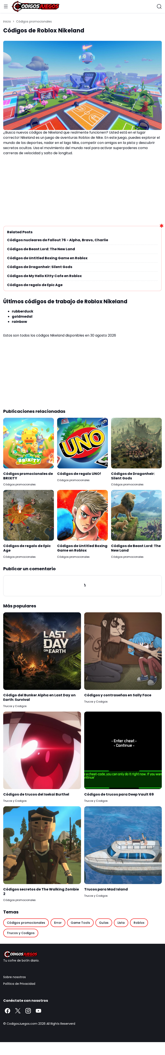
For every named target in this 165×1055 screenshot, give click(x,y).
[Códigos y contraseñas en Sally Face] (123, 651)
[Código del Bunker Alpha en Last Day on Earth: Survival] (42, 651)
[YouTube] (38, 1010)
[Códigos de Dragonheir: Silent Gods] (136, 443)
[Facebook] (7, 1010)
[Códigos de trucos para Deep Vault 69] (123, 750)
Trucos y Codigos (15, 706)
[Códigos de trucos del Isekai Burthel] (42, 750)
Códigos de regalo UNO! (79, 474)
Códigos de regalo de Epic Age (35, 285)
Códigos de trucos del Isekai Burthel (36, 794)
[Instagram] (28, 1010)
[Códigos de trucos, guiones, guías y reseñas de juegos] (82, 954)
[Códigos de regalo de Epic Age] (28, 515)
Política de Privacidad (19, 984)
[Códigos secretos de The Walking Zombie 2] (42, 845)
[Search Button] (159, 6)
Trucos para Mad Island (106, 889)
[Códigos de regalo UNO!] (82, 443)
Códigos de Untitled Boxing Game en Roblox (47, 258)
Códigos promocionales (19, 484)
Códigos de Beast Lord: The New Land (41, 249)
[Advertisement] (82, 189)
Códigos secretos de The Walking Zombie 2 (41, 891)
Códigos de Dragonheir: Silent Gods (39, 267)
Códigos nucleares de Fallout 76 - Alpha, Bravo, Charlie (57, 240)
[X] (18, 1010)
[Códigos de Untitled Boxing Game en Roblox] (82, 515)
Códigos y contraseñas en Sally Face (117, 695)
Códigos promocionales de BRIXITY (28, 476)
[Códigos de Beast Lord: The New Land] (136, 515)
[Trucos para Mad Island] (123, 845)
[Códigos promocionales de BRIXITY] (28, 443)
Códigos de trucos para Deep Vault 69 (119, 794)
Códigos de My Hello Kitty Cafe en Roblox (44, 276)
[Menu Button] (6, 6)
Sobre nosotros (14, 977)
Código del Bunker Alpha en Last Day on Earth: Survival (39, 697)
